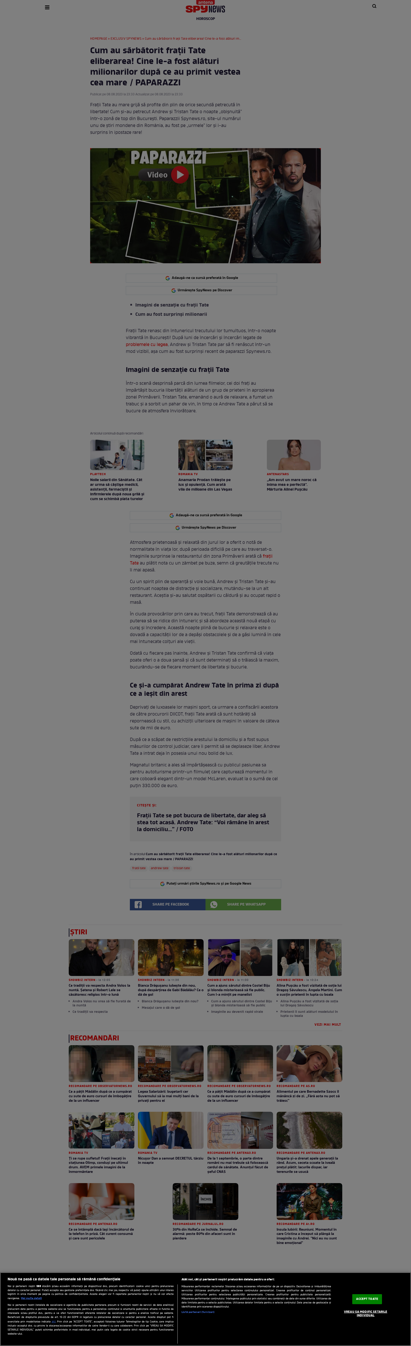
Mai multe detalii (31, 1298)
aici (54, 1321)
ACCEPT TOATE (367, 1299)
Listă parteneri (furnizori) (198, 1312)
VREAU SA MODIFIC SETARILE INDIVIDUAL (365, 1313)
